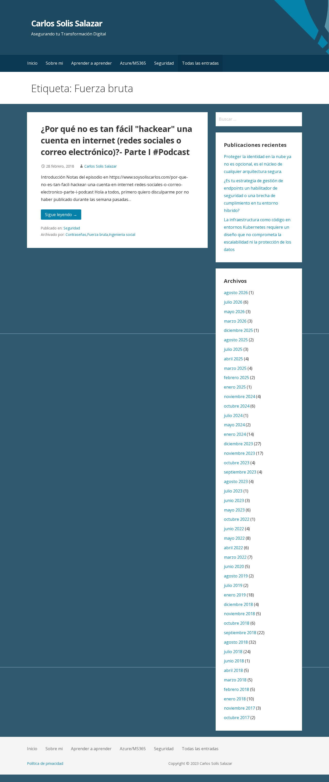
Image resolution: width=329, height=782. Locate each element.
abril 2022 (233, 548)
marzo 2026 (235, 321)
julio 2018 (233, 651)
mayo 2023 (234, 510)
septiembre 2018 (240, 632)
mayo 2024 (234, 425)
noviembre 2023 (239, 453)
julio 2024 (233, 415)
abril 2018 (233, 670)
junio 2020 (234, 566)
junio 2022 (234, 529)
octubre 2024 (236, 406)
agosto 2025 (236, 340)
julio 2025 (233, 349)
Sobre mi (54, 63)
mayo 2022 (234, 538)
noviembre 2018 (239, 613)
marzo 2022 (235, 557)
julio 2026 (233, 302)
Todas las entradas (200, 63)
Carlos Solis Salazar (66, 23)
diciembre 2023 (238, 444)
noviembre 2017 (239, 708)
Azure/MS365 (133, 63)
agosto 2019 (236, 576)
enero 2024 (235, 434)
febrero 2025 (236, 377)
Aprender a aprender (91, 63)
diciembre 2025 (238, 330)
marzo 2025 (235, 368)
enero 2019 (235, 595)
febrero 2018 (236, 689)
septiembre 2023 (240, 472)
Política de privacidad (45, 763)
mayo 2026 (234, 311)
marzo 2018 (235, 680)
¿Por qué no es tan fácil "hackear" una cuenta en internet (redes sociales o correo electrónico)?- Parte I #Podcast (116, 140)
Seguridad (164, 63)
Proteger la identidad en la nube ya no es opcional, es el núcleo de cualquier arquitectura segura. (257, 164)
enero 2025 (235, 387)
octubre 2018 (236, 623)
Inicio (32, 63)
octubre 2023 (236, 463)
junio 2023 (234, 500)
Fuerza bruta (97, 234)
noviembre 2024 (239, 396)
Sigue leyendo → (61, 214)
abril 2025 (233, 359)
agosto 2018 (236, 642)
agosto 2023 (236, 481)
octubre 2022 (236, 519)
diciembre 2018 (238, 604)
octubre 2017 (236, 717)
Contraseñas (76, 234)
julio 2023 (233, 491)
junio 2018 (234, 661)
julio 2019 (233, 585)
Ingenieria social (122, 234)
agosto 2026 (236, 292)
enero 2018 (235, 699)
